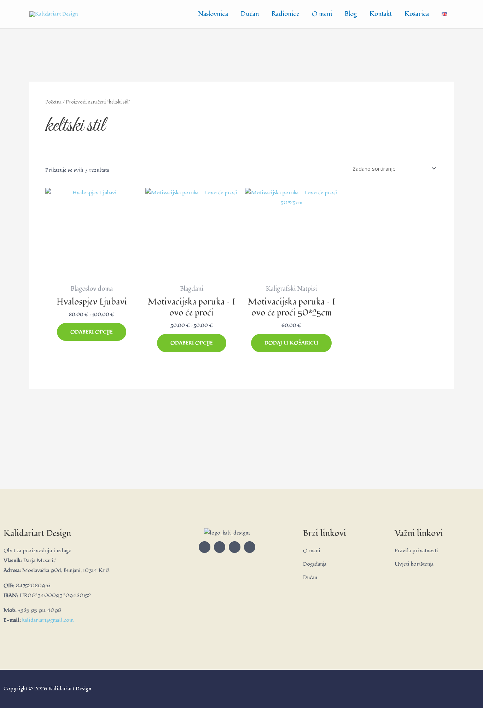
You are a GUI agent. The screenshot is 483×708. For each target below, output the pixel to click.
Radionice (285, 14)
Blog (351, 14)
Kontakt (380, 14)
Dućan (250, 14)
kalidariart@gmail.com (48, 620)
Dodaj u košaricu (291, 343)
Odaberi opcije (91, 332)
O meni (322, 14)
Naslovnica (213, 14)
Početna (53, 102)
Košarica (417, 14)
